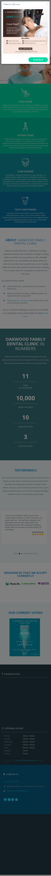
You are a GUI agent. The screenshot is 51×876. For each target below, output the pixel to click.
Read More (38, 59)
